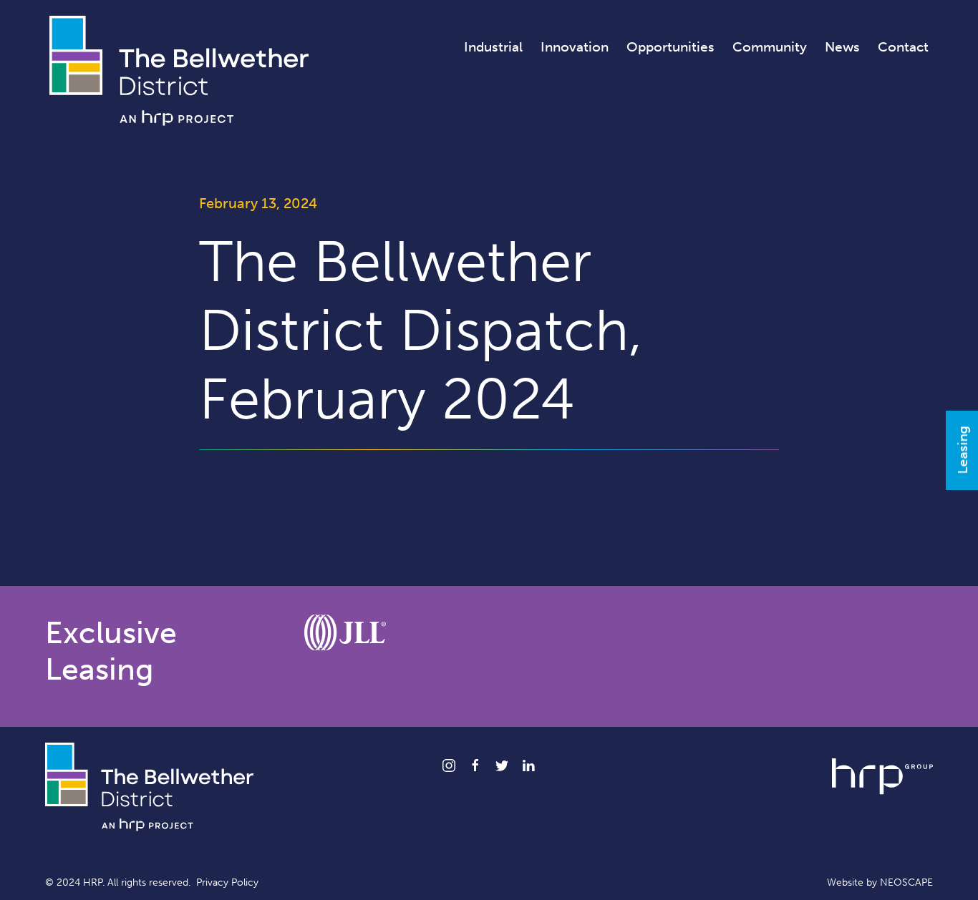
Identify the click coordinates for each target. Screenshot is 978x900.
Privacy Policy (227, 882)
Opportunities (670, 47)
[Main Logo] (179, 69)
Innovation (575, 47)
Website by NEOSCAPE (880, 882)
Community (769, 47)
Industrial (493, 47)
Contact (903, 47)
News (842, 47)
